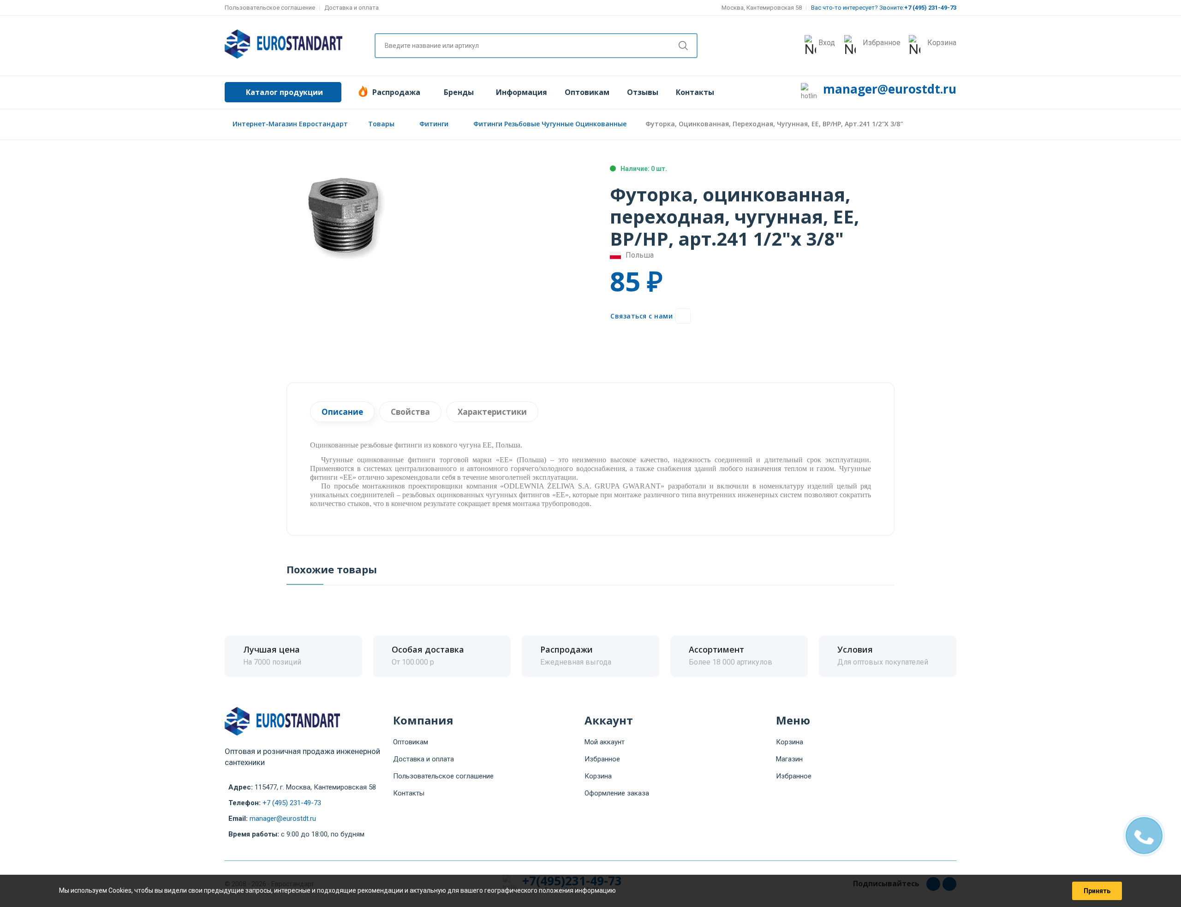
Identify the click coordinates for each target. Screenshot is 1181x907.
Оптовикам (587, 92)
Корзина (598, 776)
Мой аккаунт (605, 742)
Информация (521, 92)
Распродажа (396, 92)
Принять (1097, 891)
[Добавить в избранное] (683, 316)
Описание (342, 411)
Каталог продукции (284, 92)
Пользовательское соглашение (270, 8)
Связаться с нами (641, 316)
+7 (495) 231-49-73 (291, 803)
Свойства (410, 411)
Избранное (602, 759)
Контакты (695, 92)
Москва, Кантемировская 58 (762, 8)
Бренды (459, 92)
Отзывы (642, 92)
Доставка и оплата (351, 8)
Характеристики (492, 411)
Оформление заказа (617, 793)
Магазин (789, 759)
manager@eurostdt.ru (889, 89)
